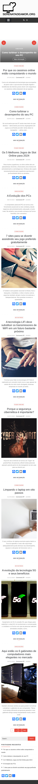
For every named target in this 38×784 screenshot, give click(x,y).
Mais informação (19, 59)
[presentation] (4, 43)
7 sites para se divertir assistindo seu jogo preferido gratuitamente (19, 239)
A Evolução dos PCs (19, 195)
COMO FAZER (19, 48)
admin (28, 77)
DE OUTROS (19, 317)
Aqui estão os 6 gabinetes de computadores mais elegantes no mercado (19, 654)
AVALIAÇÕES (19, 191)
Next (24, 730)
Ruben (28, 246)
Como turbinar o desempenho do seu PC (15, 756)
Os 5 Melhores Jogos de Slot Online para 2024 (17, 760)
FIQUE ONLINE (19, 66)
